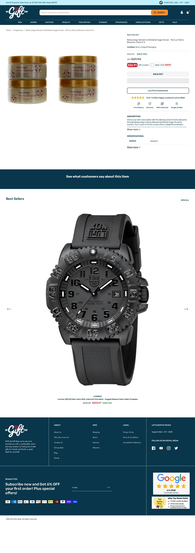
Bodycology (133, 35)
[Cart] (187, 12)
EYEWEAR (103, 22)
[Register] (108, 488)
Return (95, 437)
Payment (96, 442)
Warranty (96, 447)
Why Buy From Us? (61, 437)
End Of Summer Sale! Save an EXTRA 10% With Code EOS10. (31, 2)
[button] (158, 81)
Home (8, 30)
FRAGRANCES (121, 22)
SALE (174, 22)
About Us (57, 432)
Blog (56, 453)
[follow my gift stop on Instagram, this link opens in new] (168, 449)
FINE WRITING (84, 22)
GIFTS (161, 22)
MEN (20, 22)
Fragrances (18, 30)
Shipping (96, 432)
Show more (132, 129)
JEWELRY (66, 22)
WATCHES (49, 22)
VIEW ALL (185, 200)
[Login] (181, 12)
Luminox (97, 396)
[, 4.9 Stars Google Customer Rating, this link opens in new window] (171, 484)
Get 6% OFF (50, 484)
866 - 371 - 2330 (165, 432)
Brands (56, 458)
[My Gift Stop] (16, 425)
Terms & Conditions (130, 437)
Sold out (158, 74)
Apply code (163, 65)
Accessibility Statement (132, 442)
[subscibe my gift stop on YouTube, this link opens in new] (161, 449)
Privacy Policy (128, 432)
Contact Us (58, 442)
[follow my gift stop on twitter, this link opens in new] (176, 449)
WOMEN (33, 22)
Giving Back (59, 447)
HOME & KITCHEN (143, 22)
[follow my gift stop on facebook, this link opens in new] (153, 449)
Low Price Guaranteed (158, 91)
